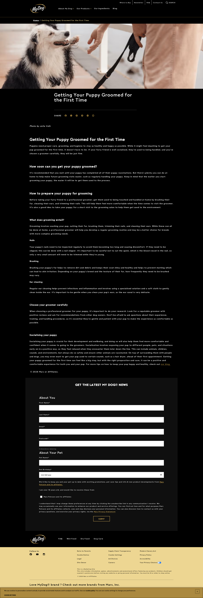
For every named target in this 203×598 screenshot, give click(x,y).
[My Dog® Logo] (41, 539)
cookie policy (90, 591)
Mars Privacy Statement (105, 512)
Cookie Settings (115, 555)
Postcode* (44, 438)
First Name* (44, 403)
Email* (42, 426)
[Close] (197, 591)
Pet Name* (44, 457)
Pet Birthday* (45, 469)
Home (36, 20)
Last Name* (44, 415)
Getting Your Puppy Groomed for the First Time (65, 20)
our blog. (165, 364)
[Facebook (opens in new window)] (31, 555)
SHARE (57, 115)
